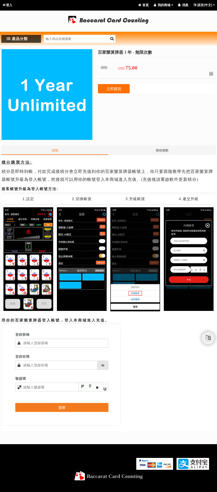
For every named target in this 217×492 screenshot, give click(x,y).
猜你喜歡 (162, 150)
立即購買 (113, 89)
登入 (9, 5)
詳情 (55, 150)
